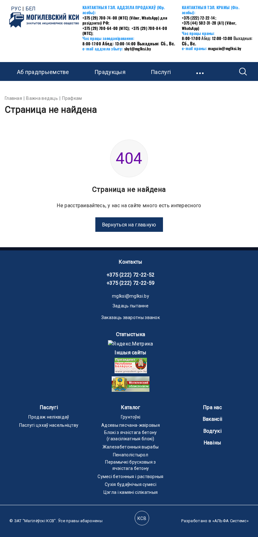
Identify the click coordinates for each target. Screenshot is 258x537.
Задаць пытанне (131, 305)
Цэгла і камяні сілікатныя (131, 492)
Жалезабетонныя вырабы (131, 446)
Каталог (130, 407)
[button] (200, 71)
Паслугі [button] (161, 72)
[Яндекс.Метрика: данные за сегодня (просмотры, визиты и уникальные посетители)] (130, 343)
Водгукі (212, 431)
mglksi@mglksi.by (130, 296)
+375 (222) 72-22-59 (131, 283)
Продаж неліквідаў (48, 417)
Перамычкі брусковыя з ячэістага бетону (130, 465)
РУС (16, 9)
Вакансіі (212, 419)
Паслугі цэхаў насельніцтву (49, 425)
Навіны (213, 443)
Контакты (130, 262)
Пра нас (212, 407)
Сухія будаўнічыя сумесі (130, 484)
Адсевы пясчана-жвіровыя (130, 425)
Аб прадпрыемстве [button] (43, 72)
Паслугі (49, 407)
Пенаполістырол (130, 454)
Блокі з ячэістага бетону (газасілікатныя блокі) (130, 435)
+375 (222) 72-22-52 (131, 275)
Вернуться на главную (129, 225)
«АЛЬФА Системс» (230, 520)
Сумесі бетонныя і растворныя (130, 476)
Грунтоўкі (131, 417)
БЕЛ (30, 9)
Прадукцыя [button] (110, 72)
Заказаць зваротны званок (130, 317)
